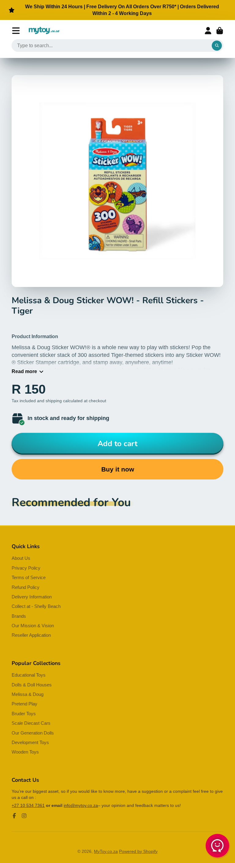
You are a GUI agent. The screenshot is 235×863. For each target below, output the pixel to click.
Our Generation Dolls (33, 732)
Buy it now (117, 469)
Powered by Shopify (138, 851)
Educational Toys (29, 675)
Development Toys (30, 742)
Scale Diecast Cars (31, 723)
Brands (19, 616)
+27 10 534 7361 (28, 805)
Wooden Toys (25, 751)
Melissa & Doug (27, 694)
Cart (219, 30)
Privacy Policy (26, 568)
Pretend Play (24, 703)
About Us (21, 558)
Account (208, 30)
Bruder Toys (24, 713)
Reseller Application (31, 635)
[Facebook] (14, 816)
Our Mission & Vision (33, 625)
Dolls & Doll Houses (32, 684)
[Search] (217, 45)
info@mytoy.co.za (81, 805)
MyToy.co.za (106, 851)
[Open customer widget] (218, 847)
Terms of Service (29, 577)
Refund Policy (25, 587)
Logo (44, 30)
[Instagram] (24, 816)
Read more (24, 371)
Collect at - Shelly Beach (36, 606)
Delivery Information (32, 596)
